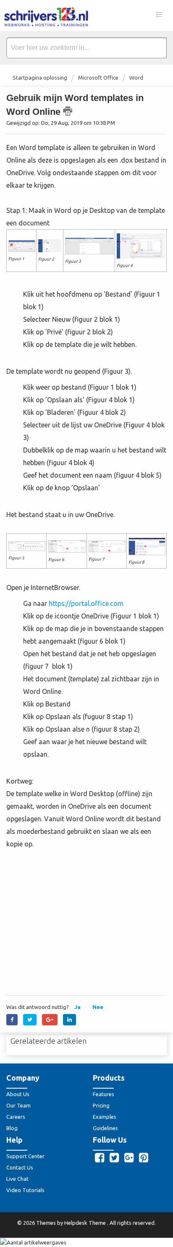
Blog (12, 1128)
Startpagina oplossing (40, 77)
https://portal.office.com (86, 603)
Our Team (18, 1105)
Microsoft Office (98, 77)
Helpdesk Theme (85, 1223)
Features (103, 1094)
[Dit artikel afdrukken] (67, 111)
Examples (104, 1117)
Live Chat (17, 1179)
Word (136, 77)
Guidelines (105, 1128)
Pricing (101, 1105)
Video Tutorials (25, 1190)
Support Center (25, 1156)
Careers (15, 1117)
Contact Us (19, 1167)
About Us (17, 1094)
